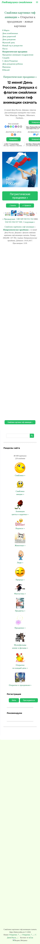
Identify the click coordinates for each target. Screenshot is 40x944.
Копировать (13, 139)
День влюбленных (10, 33)
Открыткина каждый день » (20, 666)
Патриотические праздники (14, 52)
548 (18, 219)
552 (31, 219)
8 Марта (5, 30)
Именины (6, 67)
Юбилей (6, 70)
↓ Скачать (12, 205)
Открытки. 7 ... (15, 935)
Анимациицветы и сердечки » (20, 512)
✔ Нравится (26, 205)
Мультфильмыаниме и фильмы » (20, 646)
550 (25, 219)
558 (20, 222)
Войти (14, 700)
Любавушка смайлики (17, 2)
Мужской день (8, 42)
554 (6, 222)
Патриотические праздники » (20, 76)
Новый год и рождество (12, 45)
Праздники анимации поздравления (17, 55)
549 (21, 219)
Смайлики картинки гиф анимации (19, 227)
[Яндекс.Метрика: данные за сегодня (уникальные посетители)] (20, 940)
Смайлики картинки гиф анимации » (20, 422)
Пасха (4, 49)
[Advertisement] (20, 332)
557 (16, 222)
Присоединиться (29, 700)
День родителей (9, 36)
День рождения (8, 39)
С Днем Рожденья (10, 61)
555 (9, 222)
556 (13, 222)
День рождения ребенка (12, 64)
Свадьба (5, 58)
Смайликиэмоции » (20, 492)
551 (28, 219)
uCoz (31, 937)
